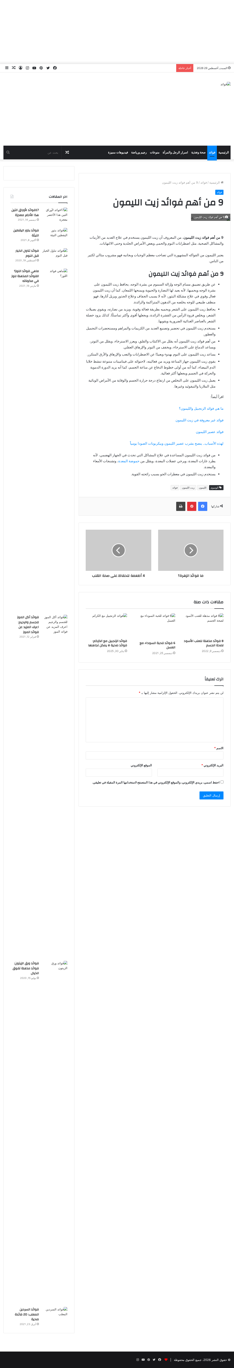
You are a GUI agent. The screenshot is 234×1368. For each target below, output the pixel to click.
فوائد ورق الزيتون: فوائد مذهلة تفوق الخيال (26, 968)
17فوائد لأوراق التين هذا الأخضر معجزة (25, 212)
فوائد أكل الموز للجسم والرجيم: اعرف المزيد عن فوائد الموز (28, 624)
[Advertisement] (117, 32)
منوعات (155, 152)
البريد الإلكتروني (212, 765)
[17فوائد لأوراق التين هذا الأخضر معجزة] (54, 216)
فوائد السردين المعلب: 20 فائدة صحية (27, 1314)
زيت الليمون (188, 487)
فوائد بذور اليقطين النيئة (26, 232)
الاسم (218, 748)
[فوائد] (226, 84)
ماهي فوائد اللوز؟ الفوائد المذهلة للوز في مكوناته (25, 276)
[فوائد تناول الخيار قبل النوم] (54, 256)
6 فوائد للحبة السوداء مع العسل (157, 645)
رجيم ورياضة (139, 152)
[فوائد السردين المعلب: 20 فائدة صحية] (54, 1315)
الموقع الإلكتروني (141, 765)
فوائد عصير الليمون (209, 432)
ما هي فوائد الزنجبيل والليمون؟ (201, 408)
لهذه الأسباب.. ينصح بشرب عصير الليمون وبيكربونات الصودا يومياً (176, 443)
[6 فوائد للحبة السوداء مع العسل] (154, 626)
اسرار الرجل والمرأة (175, 152)
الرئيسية (223, 152)
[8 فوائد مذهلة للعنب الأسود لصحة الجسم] (202, 625)
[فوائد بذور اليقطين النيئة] (54, 236)
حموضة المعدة (128, 461)
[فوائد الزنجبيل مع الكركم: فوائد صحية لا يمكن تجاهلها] (106, 625)
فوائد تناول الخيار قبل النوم (27, 253)
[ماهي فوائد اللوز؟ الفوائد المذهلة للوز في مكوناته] (54, 440)
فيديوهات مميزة (118, 152)
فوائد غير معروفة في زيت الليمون (199, 420)
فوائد (212, 152)
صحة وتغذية (198, 152)
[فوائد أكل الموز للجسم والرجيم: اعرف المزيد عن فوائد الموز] (54, 786)
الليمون (202, 487)
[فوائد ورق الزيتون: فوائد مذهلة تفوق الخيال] (54, 1132)
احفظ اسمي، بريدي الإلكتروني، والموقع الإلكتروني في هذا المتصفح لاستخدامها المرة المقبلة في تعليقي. (156, 782)
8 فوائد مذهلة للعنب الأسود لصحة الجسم (203, 643)
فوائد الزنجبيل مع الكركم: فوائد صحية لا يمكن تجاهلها (107, 643)
